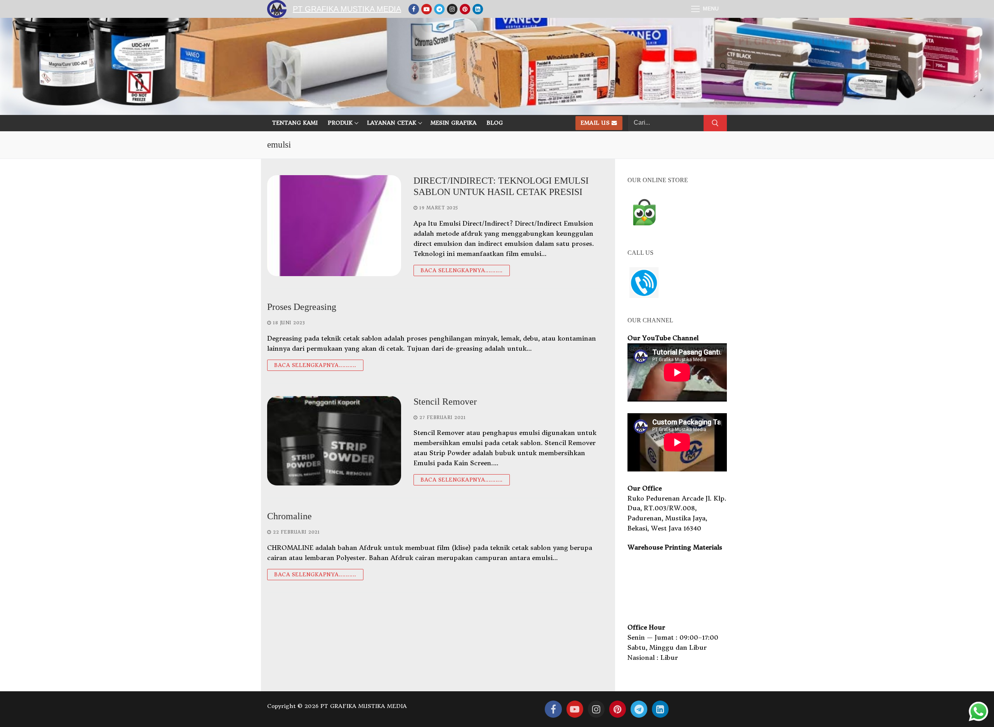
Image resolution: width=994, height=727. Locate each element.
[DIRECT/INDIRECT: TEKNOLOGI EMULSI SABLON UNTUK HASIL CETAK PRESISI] (334, 225)
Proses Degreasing (301, 307)
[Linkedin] (478, 9)
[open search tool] (723, 66)
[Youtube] (426, 9)
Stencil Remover (445, 402)
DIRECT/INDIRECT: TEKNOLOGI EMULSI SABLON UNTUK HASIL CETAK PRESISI (501, 186)
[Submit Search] (715, 123)
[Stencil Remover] (334, 440)
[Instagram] (452, 9)
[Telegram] (439, 9)
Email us (595, 123)
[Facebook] (413, 9)
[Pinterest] (465, 9)
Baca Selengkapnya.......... (462, 270)
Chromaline (289, 516)
